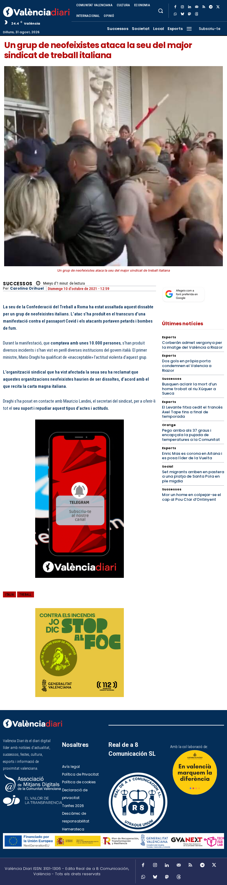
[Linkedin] (189, 7)
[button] (160, 10)
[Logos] (113, 841)
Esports (169, 337)
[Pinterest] (117, 599)
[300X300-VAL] (79, 652)
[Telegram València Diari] (79, 582)
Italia (9, 594)
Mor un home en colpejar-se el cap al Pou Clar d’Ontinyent (191, 497)
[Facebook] (175, 7)
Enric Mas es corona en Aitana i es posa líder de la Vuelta (192, 456)
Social (167, 466)
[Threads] (196, 14)
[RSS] (203, 7)
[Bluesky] (182, 14)
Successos (18, 283)
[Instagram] (182, 7)
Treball (26, 594)
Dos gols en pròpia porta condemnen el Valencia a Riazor (186, 365)
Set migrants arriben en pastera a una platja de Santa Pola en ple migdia (193, 476)
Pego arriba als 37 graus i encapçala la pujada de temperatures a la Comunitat (191, 435)
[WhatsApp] (175, 14)
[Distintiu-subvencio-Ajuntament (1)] (194, 772)
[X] (217, 7)
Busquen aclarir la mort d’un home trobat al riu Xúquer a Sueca (189, 388)
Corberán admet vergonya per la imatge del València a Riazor (192, 345)
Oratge (169, 425)
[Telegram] (210, 7)
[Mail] (196, 7)
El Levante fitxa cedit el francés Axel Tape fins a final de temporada (192, 411)
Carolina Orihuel (27, 288)
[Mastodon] (189, 14)
